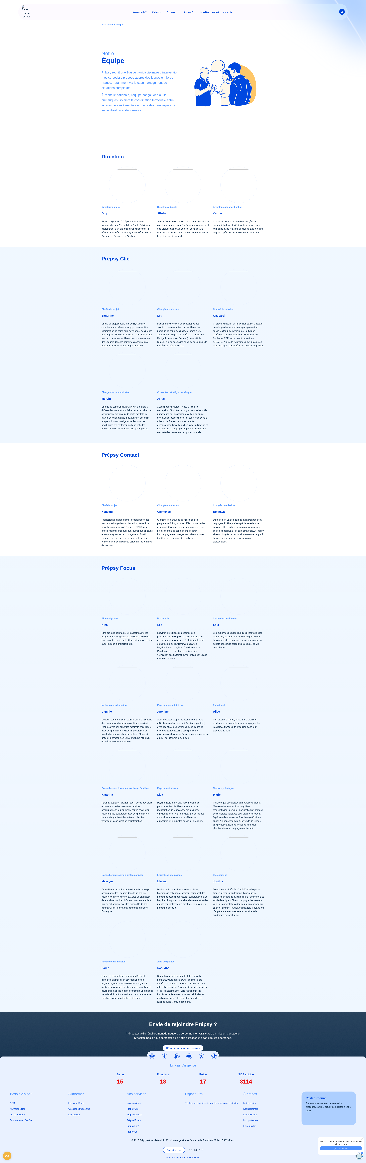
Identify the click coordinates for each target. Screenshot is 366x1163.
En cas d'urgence (183, 1065)
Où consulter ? (17, 1114)
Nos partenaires (251, 1120)
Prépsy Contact (134, 1114)
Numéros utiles (17, 1109)
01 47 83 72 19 (195, 1150)
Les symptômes (76, 1103)
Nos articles (74, 1114)
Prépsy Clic (132, 1109)
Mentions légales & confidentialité (183, 1157)
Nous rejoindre (250, 1109)
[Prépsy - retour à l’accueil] (26, 12)
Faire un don (249, 1126)
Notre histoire (250, 1114)
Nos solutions (134, 1103)
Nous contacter (230, 1103)
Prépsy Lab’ (133, 1126)
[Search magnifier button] (342, 12)
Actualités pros (214, 1103)
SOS (12, 1103)
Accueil (105, 24)
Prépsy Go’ (132, 1132)
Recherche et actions (195, 1103)
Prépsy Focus (134, 1120)
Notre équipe (249, 1103)
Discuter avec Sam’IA (21, 1120)
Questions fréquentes (79, 1109)
